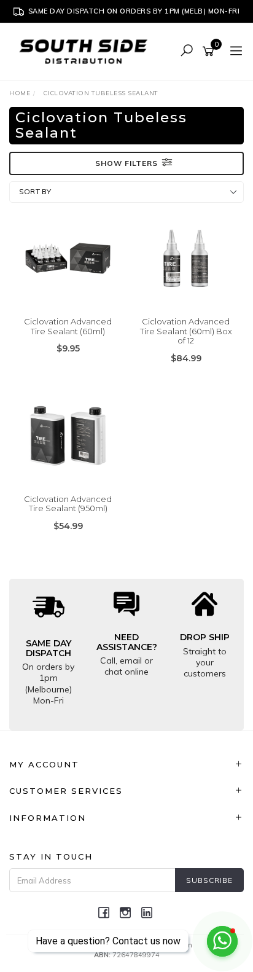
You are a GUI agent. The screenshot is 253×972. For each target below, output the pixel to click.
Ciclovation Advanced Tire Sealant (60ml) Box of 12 (186, 330)
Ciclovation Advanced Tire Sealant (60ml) (68, 326)
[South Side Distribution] (86, 51)
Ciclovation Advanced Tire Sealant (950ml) (68, 504)
